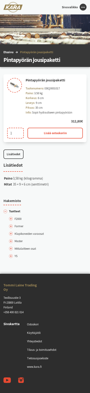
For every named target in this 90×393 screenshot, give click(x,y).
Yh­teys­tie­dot (34, 341)
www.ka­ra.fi (34, 367)
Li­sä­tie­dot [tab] (13, 154)
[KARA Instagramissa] (21, 380)
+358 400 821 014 (13, 312)
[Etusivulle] (13, 7)
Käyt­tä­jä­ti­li (34, 333)
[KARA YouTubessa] (7, 380)
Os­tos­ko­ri (33, 324)
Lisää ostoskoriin (55, 133)
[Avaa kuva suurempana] (14, 85)
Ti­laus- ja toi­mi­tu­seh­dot (41, 350)
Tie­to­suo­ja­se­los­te (37, 358)
